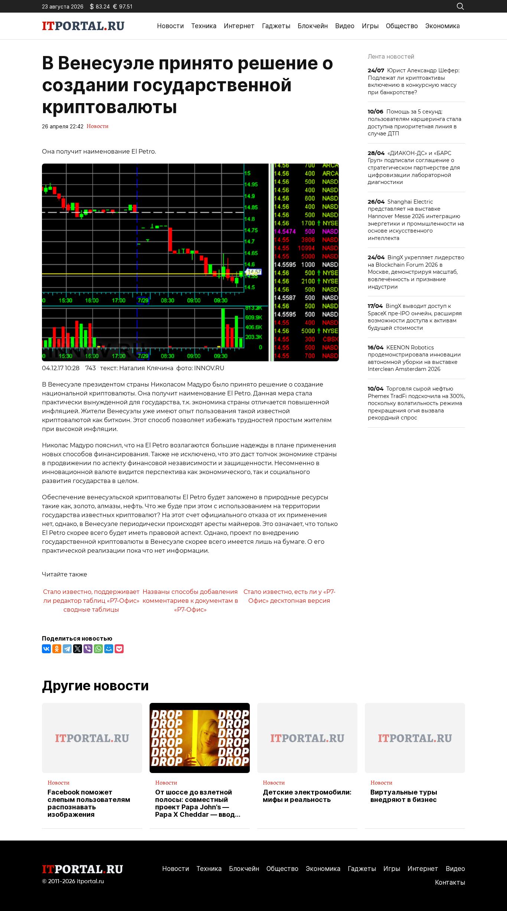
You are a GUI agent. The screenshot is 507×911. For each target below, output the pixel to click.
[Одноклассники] (56, 648)
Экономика (442, 26)
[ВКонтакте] (46, 648)
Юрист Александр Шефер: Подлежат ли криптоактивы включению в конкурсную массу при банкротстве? (413, 81)
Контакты (450, 882)
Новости (170, 26)
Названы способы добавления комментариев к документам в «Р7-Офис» (190, 600)
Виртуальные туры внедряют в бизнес (403, 796)
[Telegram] (67, 648)
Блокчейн (313, 26)
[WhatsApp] (98, 648)
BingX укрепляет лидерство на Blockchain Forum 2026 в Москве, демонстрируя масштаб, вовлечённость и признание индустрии (416, 272)
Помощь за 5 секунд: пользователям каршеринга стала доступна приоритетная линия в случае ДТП (414, 122)
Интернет (239, 26)
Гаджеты (276, 26)
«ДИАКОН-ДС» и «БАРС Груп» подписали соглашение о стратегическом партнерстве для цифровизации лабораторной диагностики (414, 167)
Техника (203, 26)
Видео (344, 26)
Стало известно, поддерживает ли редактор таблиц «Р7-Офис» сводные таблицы (91, 600)
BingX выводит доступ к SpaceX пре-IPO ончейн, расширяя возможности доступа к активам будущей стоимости (415, 316)
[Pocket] (119, 648)
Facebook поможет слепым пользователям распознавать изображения (89, 803)
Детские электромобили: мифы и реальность (307, 796)
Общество (402, 26)
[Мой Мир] (108, 648)
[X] (77, 648)
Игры (370, 26)
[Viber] (88, 648)
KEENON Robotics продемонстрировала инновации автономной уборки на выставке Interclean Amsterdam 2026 (414, 358)
